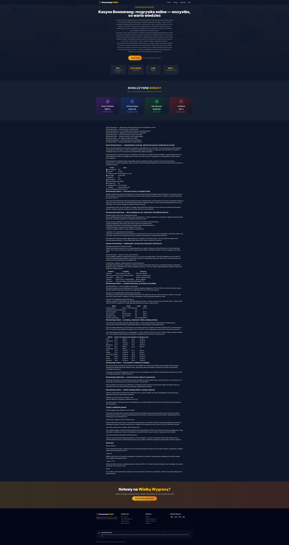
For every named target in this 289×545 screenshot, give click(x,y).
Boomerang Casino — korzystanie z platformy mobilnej (122, 138)
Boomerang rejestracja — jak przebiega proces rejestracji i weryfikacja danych (128, 131)
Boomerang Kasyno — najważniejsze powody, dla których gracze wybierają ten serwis (130, 127)
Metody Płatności (125, 523)
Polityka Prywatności (151, 521)
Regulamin (148, 523)
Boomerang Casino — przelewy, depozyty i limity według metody (124, 136)
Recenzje (182, 2)
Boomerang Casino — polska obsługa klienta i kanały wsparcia (124, 142)
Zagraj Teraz (135, 58)
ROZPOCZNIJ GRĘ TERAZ (144, 498)
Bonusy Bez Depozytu (126, 519)
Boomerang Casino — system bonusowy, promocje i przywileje (124, 134)
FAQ (189, 2)
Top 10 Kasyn (124, 516)
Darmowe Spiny (125, 521)
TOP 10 (169, 2)
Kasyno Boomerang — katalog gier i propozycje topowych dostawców (126, 133)
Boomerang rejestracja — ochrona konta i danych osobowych (124, 140)
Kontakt (147, 516)
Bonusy (175, 2)
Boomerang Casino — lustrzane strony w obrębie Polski (122, 129)
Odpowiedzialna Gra (151, 519)
